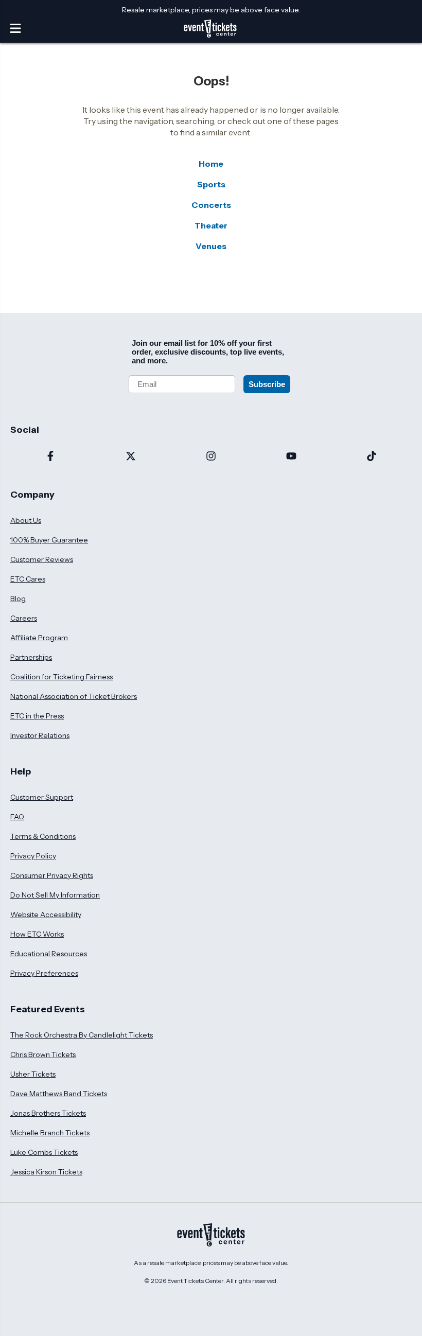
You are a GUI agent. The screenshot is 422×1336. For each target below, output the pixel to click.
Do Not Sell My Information (55, 895)
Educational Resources (48, 953)
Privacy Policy (33, 855)
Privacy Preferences (44, 973)
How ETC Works (37, 934)
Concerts (211, 205)
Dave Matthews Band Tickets (58, 1093)
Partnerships (31, 657)
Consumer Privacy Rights (51, 875)
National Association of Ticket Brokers (73, 696)
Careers (23, 618)
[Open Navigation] (15, 28)
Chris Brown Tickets (43, 1054)
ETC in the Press (37, 715)
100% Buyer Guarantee (49, 539)
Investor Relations (39, 735)
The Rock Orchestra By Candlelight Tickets (81, 1035)
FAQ (17, 816)
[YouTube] (291, 457)
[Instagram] (211, 457)
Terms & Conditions (43, 836)
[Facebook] (50, 457)
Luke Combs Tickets (44, 1152)
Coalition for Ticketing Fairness (61, 676)
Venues (211, 246)
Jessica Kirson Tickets (46, 1171)
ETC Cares (27, 579)
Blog (18, 598)
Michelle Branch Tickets (50, 1132)
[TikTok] (371, 457)
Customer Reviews (41, 559)
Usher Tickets (33, 1074)
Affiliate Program (39, 637)
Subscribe (267, 384)
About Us (25, 520)
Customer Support (41, 797)
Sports (211, 184)
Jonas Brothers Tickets (48, 1113)
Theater (211, 225)
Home (211, 164)
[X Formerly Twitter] (131, 457)
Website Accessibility (45, 914)
